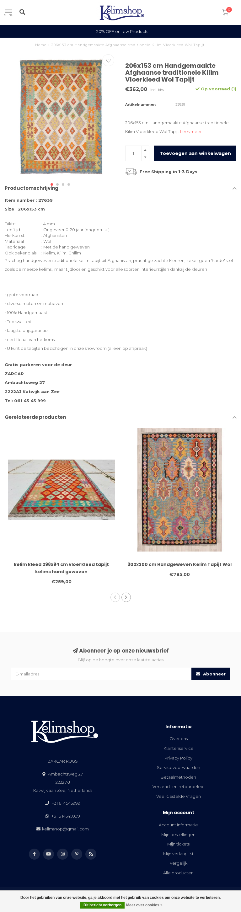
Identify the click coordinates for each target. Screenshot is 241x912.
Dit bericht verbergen (102, 905)
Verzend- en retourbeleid (179, 786)
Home (40, 45)
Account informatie (178, 824)
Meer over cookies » (144, 905)
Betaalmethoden (178, 777)
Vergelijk (178, 863)
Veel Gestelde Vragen (178, 796)
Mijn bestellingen (178, 834)
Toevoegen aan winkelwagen (195, 153)
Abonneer (214, 673)
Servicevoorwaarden (178, 767)
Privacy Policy (178, 757)
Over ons (178, 738)
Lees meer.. (192, 131)
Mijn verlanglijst (178, 853)
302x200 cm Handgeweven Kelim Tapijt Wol (179, 564)
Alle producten (178, 872)
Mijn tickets (178, 843)
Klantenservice (178, 748)
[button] (52, 184)
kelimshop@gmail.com (65, 828)
